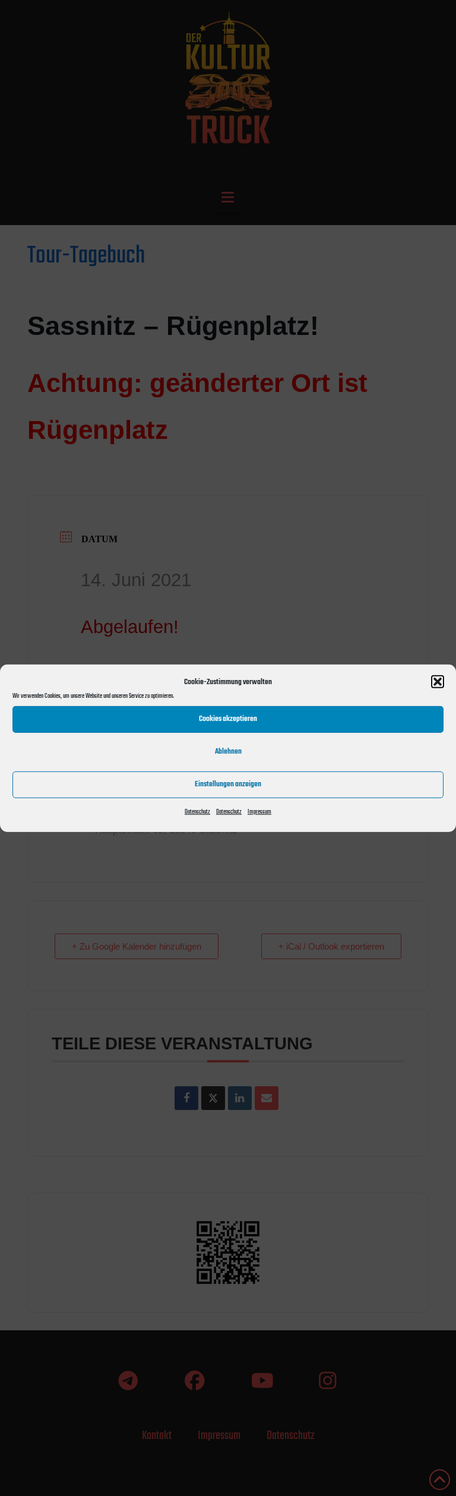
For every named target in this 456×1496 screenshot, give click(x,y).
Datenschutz (197, 811)
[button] (438, 682)
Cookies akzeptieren (228, 719)
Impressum (259, 811)
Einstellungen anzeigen (228, 784)
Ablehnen (228, 751)
